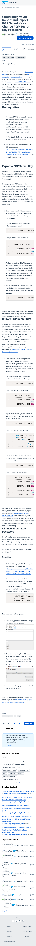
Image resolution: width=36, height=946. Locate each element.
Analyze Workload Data (9, 770)
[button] (3, 49)
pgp (19, 716)
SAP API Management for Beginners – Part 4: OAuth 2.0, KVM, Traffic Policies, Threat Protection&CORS (16, 830)
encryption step (16, 77)
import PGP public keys (22, 82)
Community (13, 2)
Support (27, 936)
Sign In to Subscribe (25, 38)
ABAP (4, 758)
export (9, 82)
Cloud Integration (20, 57)
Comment (9, 745)
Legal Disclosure (27, 931)
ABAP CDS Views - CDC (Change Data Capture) (14, 761)
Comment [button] (28, 723)
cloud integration (7, 716)
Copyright (9, 931)
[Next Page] (19, 782)
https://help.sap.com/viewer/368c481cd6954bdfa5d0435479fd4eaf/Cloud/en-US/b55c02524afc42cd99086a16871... (19, 152)
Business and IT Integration (16, 773)
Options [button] (18, 41)
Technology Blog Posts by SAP (11, 7)
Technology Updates (8, 64)
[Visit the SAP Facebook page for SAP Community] (13, 921)
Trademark (9, 936)
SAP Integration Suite (8, 57)
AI (18, 767)
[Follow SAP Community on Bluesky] (16, 921)
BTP (4, 773)
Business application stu (9, 776)
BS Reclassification (23, 770)
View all (4, 911)
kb (15, 716)
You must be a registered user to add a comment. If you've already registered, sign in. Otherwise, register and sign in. (17, 739)
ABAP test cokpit (19, 764)
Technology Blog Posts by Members (15, 793)
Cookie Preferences (9, 941)
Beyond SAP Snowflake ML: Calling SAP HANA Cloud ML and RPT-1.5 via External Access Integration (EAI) (17, 819)
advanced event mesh (9, 767)
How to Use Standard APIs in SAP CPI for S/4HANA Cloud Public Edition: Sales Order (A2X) (16, 808)
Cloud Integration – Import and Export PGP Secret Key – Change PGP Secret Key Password (15, 23)
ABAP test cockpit (7, 764)
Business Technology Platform (10, 779)
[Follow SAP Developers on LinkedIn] (23, 921)
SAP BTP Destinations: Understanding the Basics (18, 791)
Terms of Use (27, 926)
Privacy (9, 926)
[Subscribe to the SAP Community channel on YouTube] (19, 921)
